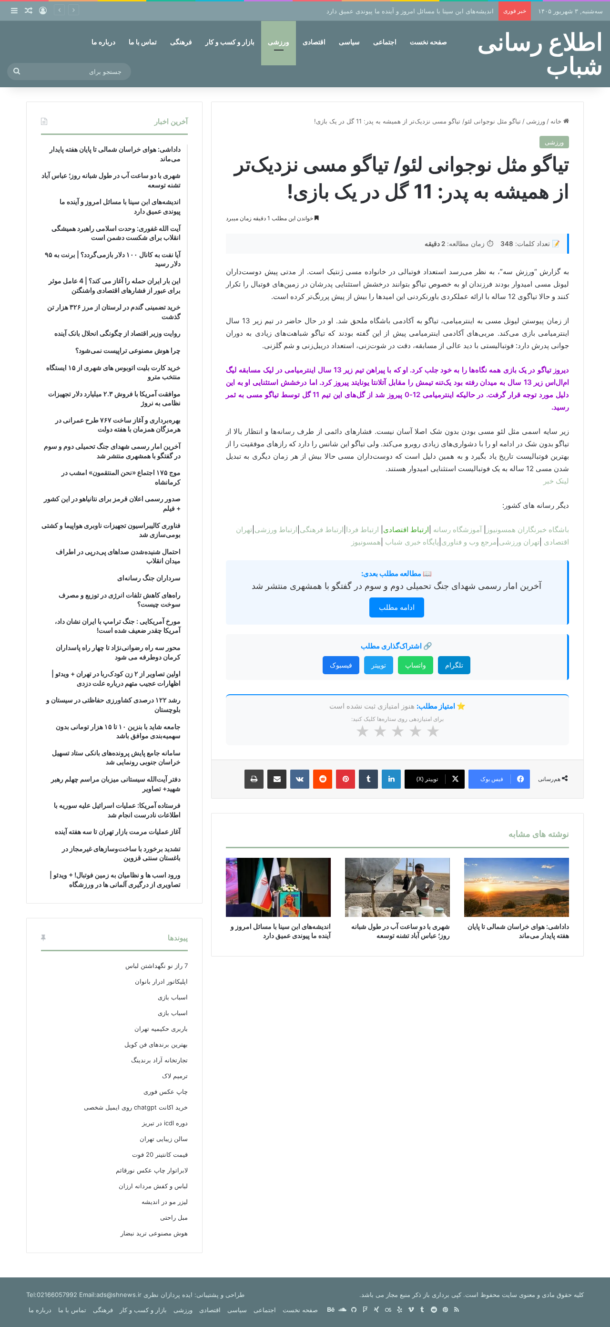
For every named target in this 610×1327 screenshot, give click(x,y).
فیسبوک (341, 665)
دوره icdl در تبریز (165, 1123)
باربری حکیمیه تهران (161, 1028)
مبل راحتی (174, 1217)
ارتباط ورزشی (275, 529)
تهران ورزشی (519, 541)
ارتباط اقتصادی (406, 529)
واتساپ (415, 665)
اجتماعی (384, 42)
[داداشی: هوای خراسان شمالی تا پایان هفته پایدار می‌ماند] (516, 887)
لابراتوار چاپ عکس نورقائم (152, 1170)
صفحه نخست (428, 42)
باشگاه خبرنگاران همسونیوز (527, 529)
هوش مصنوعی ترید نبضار (154, 1233)
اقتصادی (314, 42)
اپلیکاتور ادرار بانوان (161, 981)
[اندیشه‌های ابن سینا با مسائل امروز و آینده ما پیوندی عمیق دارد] (278, 887)
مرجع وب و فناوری (469, 541)
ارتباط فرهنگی (322, 529)
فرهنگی (181, 42)
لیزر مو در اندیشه (165, 1201)
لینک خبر (556, 480)
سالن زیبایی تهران (164, 1138)
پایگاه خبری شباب (412, 541)
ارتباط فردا (362, 529)
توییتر (378, 665)
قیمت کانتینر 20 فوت (160, 1154)
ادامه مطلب (397, 607)
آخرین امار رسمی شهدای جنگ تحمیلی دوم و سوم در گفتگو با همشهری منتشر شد (396, 586)
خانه (556, 121)
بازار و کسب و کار (229, 42)
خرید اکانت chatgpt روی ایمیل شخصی (136, 1107)
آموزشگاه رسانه (457, 529)
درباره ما (103, 42)
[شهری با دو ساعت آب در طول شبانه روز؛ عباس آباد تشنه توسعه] (397, 887)
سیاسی (349, 42)
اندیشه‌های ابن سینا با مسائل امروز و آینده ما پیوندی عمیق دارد (410, 11)
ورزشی (278, 42)
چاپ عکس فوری (165, 1091)
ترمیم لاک (175, 1076)
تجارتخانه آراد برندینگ (159, 1060)
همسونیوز (366, 541)
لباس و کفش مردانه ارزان (153, 1186)
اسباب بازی (173, 997)
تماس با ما (143, 42)
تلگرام (454, 665)
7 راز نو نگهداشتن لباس (156, 965)
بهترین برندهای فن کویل (156, 1044)
